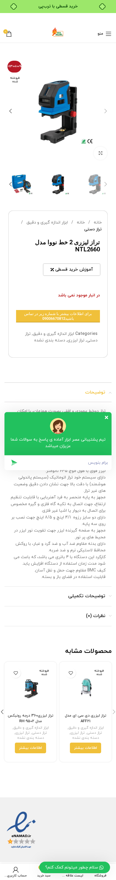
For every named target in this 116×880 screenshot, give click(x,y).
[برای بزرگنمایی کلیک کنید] (100, 153)
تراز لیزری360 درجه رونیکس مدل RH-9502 (30, 718)
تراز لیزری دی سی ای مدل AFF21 (85, 718)
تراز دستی (93, 229)
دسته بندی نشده (49, 340)
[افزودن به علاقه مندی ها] (70, 673)
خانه (97, 222)
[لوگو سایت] (58, 33)
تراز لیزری (75, 340)
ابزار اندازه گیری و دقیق (46, 222)
